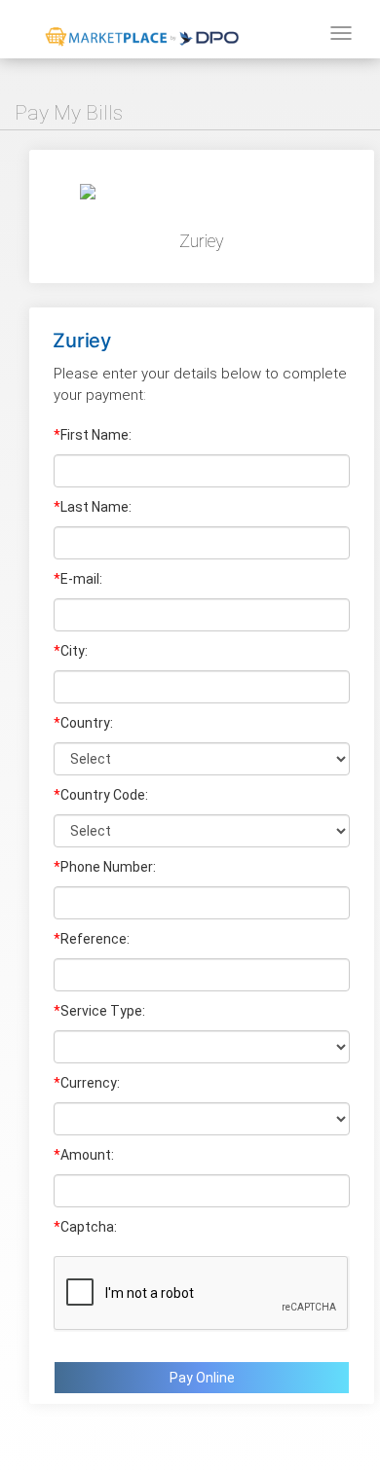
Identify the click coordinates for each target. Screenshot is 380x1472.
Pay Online (202, 1377)
